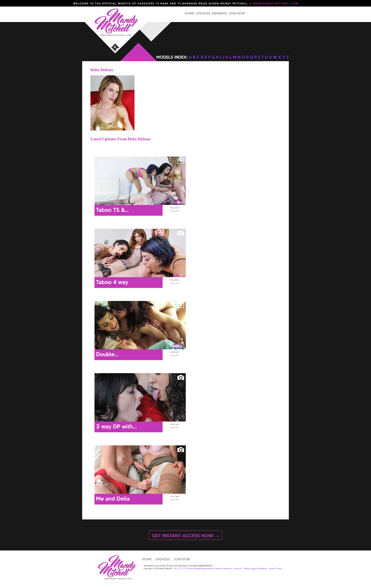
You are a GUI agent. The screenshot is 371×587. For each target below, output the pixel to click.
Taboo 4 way (112, 282)
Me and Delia (113, 499)
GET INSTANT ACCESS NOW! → (185, 536)
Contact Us (237, 568)
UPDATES (203, 13)
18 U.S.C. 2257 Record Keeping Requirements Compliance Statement (202, 568)
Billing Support (250, 568)
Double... (107, 354)
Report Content (275, 568)
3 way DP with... (116, 426)
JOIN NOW (236, 13)
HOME (189, 13)
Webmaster (262, 568)
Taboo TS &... (112, 210)
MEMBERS (219, 13)
